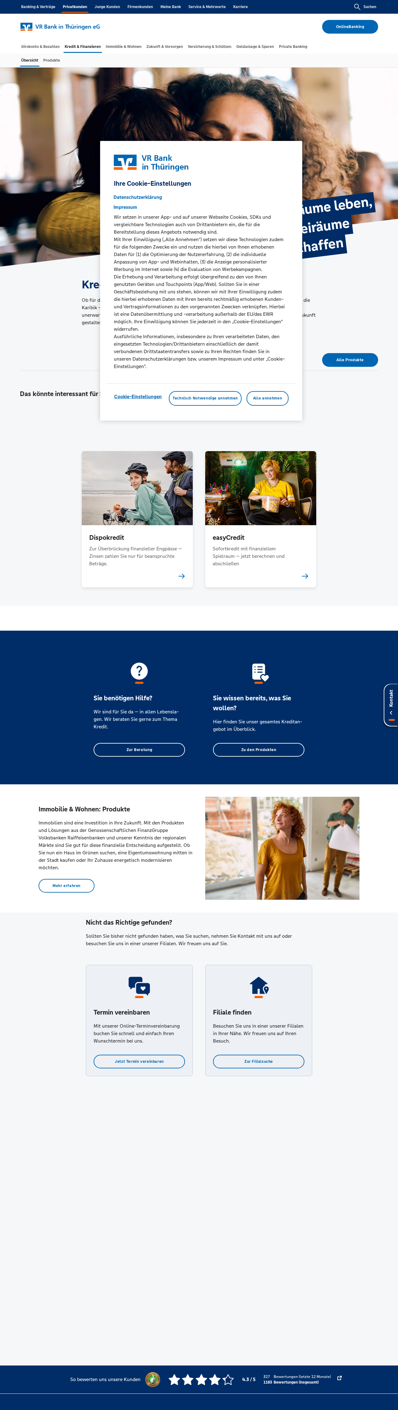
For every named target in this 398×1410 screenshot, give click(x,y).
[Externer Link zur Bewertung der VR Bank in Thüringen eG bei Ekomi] (339, 1379)
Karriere (240, 6)
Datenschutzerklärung (137, 197)
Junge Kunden (107, 6)
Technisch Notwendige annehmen (205, 398)
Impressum (125, 207)
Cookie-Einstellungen (138, 397)
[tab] (40, 46)
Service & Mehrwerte (207, 6)
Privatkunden (75, 6)
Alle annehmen (267, 398)
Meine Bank (170, 6)
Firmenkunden (140, 6)
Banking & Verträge (38, 6)
